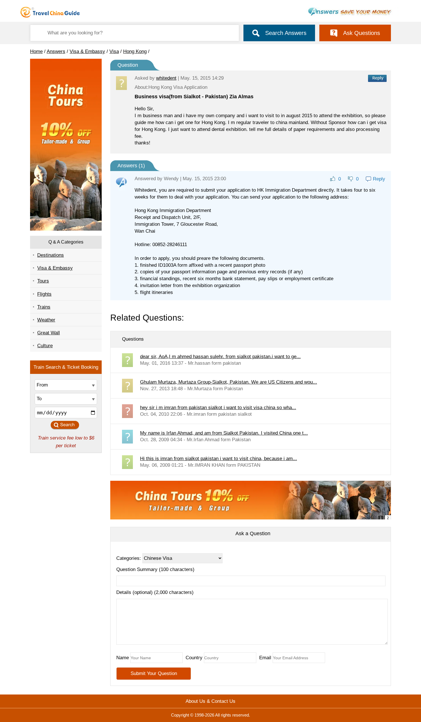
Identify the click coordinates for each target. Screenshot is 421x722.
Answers (56, 51)
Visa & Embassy (87, 51)
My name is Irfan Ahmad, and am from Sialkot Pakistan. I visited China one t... (224, 433)
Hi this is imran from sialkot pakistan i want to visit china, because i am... (218, 458)
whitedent (166, 78)
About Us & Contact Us (210, 701)
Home (36, 51)
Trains (43, 307)
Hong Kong (135, 51)
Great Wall (48, 333)
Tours (43, 281)
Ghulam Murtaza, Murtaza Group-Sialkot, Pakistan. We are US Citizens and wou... (228, 382)
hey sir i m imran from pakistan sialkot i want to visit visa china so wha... (218, 407)
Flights (44, 294)
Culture (45, 345)
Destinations (50, 255)
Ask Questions (361, 33)
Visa (114, 51)
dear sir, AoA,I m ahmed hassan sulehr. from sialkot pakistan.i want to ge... (220, 356)
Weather (46, 320)
